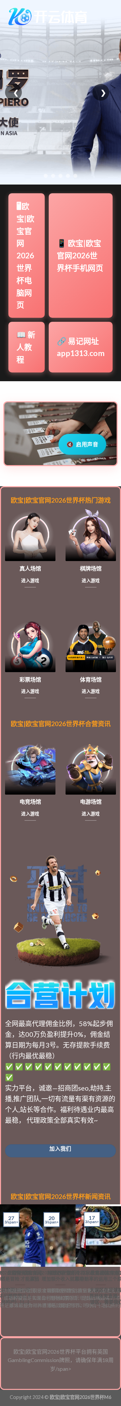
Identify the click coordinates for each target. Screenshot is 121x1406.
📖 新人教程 (25, 347)
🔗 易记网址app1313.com (81, 347)
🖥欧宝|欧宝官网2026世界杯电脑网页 (25, 255)
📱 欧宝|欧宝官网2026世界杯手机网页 (80, 255)
